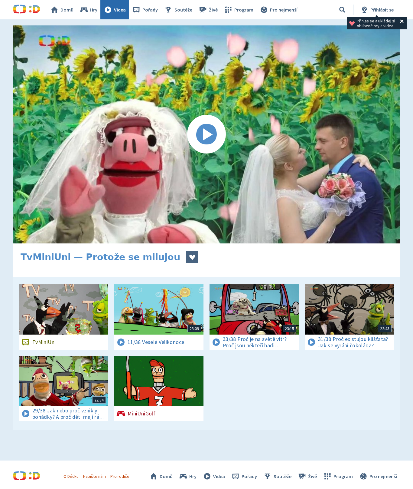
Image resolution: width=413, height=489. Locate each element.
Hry (93, 10)
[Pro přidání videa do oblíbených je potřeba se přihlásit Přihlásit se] (192, 257)
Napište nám (94, 476)
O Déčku (71, 476)
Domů (66, 10)
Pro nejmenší (284, 10)
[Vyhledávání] (342, 9)
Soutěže (183, 10)
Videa (120, 10)
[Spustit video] (206, 134)
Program (243, 10)
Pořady (150, 10)
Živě (213, 10)
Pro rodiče (119, 476)
